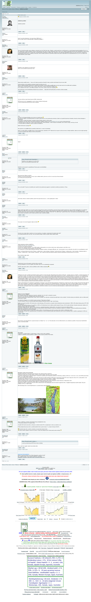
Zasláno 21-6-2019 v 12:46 (23, 61)
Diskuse (17, 9)
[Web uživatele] (23, 110)
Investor (4, 16)
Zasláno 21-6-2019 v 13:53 (23, 153)
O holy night (57, 490)
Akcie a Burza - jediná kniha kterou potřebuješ (61, 482)
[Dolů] (88, 9)
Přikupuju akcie (38, 538)
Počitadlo (36, 594)
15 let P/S (32, 551)
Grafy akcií (26, 540)
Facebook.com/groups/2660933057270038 (59, 479)
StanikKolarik (5, 435)
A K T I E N (53, 592)
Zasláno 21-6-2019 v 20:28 (23, 216)
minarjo (3, 182)
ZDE (71, 533)
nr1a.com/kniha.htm (35, 536)
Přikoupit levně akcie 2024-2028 (32, 592)
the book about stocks (57, 587)
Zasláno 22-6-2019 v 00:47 (23, 239)
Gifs (45, 519)
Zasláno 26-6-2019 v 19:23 (23, 315)
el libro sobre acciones (34, 587)
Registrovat (86, 5)
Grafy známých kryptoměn (41, 551)
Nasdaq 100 (50, 548)
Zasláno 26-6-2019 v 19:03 (23, 289)
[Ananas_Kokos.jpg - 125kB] (24, 363)
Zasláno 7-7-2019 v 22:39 (22, 449)
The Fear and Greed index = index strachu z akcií (35, 589)
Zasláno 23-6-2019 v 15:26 (23, 270)
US (22, 486)
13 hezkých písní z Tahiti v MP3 (27, 490)
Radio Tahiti (40, 519)
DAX (18, 502)
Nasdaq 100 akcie (47, 538)
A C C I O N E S (62, 592)
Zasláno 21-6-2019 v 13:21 (23, 93)
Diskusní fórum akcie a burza (8, 9)
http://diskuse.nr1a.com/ (55, 121)
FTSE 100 (62, 548)
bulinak (3, 315)
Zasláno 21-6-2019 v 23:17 (23, 228)
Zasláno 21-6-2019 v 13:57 (23, 170)
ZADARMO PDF (64, 533)
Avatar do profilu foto (23, 519)
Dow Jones (18, 515)
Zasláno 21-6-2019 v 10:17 (23, 33)
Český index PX (69, 548)
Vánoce (50, 519)
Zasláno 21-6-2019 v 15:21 (23, 182)
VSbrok (3, 33)
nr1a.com (56, 519)
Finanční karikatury (65, 551)
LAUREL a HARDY (67, 490)
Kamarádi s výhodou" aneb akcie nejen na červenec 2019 (30, 457)
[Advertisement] (45, 599)
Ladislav (4, 93)
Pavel (3, 153)
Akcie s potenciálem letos (26, 538)
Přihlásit (82, 5)
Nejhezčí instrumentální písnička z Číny (58, 589)
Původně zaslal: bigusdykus (31, 159)
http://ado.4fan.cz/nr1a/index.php (27, 245)
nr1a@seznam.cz (69, 519)
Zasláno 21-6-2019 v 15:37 (23, 193)
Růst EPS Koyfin (57, 538)
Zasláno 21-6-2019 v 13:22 (23, 135)
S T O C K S (45, 592)
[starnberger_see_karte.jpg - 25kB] (53, 413)
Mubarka (4, 216)
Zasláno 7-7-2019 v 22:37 (22, 435)
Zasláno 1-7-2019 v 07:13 (22, 417)
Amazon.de (49, 531)
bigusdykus (4, 61)
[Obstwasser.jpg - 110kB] (38, 363)
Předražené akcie (21, 553)
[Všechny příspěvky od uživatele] (23, 31)
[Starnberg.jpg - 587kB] (32, 413)
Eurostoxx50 (57, 548)
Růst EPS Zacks (67, 538)
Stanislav (4, 270)
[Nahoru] (88, 464)
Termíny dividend (26, 594)
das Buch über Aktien (45, 587)
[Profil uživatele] (19, 31)
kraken (3, 193)
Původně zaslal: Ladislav (30, 441)
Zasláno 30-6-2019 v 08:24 (23, 368)
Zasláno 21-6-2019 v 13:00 (23, 77)
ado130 (3, 111)
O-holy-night (56, 486)
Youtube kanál (24, 551)
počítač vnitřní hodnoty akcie (47, 553)
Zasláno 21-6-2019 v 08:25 (24, 16)
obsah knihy (53, 534)
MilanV (3, 170)
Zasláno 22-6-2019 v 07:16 (23, 258)
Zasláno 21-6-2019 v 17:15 (23, 205)
